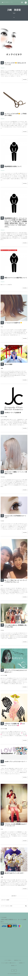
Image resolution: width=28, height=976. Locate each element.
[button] (26, 3)
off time (2, 630)
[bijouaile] (7, 2)
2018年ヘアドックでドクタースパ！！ (16, 761)
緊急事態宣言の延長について (13, 166)
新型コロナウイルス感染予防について (16, 277)
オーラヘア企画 (4, 416)
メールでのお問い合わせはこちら (9, 923)
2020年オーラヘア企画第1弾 (13, 412)
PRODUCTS (3, 765)
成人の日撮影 (8, 364)
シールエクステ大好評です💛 (13, 323)
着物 (2, 877)
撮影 (2, 368)
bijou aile (2, 67)
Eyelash (2, 520)
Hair (2, 326)
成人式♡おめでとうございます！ (14, 873)
